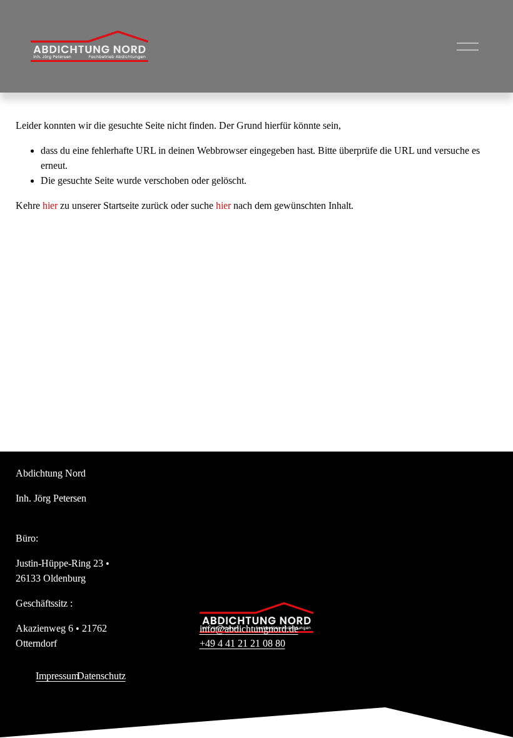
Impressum (57, 675)
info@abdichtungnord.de (249, 629)
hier (50, 205)
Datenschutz (101, 675)
